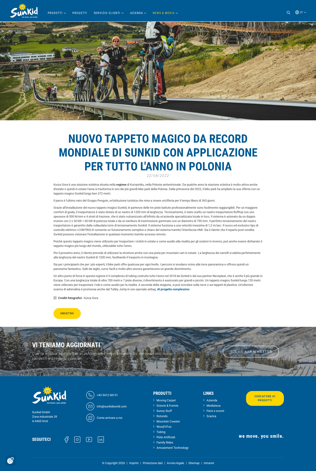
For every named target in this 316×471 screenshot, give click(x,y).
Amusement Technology (173, 447)
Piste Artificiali (166, 437)
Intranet (209, 463)
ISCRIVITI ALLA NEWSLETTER (251, 351)
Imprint (134, 463)
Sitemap (193, 463)
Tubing (161, 432)
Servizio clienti (107, 13)
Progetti (79, 13)
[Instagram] (77, 439)
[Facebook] (66, 439)
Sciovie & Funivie (167, 405)
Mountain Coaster (168, 421)
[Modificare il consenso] (10, 460)
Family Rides (165, 442)
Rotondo (162, 416)
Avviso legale (175, 463)
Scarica (211, 416)
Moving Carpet (166, 400)
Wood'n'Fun (164, 426)
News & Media (164, 13)
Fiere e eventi (215, 411)
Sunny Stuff (164, 411)
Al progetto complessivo (173, 289)
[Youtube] (89, 439)
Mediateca (214, 405)
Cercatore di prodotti (264, 398)
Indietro (67, 313)
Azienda (212, 400)
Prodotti (55, 13)
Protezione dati (153, 463)
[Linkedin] (101, 439)
